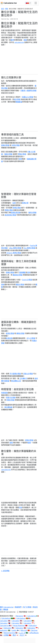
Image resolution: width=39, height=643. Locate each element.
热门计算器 (27, 607)
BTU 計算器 (31, 338)
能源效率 (9, 338)
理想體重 (22, 272)
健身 (2, 284)
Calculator (4, 621)
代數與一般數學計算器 (28, 90)
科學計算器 (16, 145)
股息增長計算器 (10, 215)
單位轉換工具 (16, 381)
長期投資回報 (15, 212)
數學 (12, 40)
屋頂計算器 (10, 333)
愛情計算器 (29, 440)
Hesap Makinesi (19, 625)
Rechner (34, 630)
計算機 (6, 635)
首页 (2, 9)
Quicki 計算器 (27, 280)
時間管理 (4, 393)
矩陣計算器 (5, 145)
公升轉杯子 (23, 378)
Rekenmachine (9, 633)
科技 (20, 507)
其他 (28, 272)
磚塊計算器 (20, 333)
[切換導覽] (35, 3)
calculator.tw (19, 42)
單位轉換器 (8, 407)
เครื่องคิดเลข (34, 633)
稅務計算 (25, 203)
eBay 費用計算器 (15, 248)
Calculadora (5, 618)
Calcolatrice (31, 616)
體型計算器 (20, 284)
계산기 (22, 635)
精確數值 (19, 102)
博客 (6, 9)
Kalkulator (33, 625)
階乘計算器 (8, 154)
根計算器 (17, 99)
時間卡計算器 (11, 397)
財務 (20, 159)
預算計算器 (9, 210)
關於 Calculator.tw (6, 607)
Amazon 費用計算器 (13, 253)
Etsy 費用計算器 (29, 248)
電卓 (14, 635)
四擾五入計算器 (27, 97)
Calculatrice (4, 625)
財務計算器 (17, 208)
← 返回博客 (5, 571)
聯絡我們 (18, 607)
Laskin (14, 630)
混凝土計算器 (28, 374)
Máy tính (24, 630)
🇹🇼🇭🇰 (28, 3)
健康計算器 (10, 272)
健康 (25, 40)
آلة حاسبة (22, 633)
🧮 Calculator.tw (8, 3)
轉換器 (5, 609)
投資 (14, 203)
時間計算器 (10, 400)
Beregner (19, 616)
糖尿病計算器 (17, 275)
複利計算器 (32, 212)
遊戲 (11, 443)
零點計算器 (22, 154)
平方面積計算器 (15, 374)
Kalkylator (4, 630)
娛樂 (29, 443)
